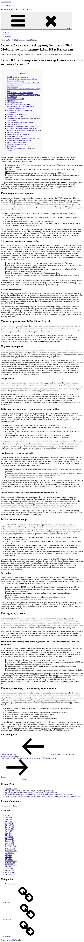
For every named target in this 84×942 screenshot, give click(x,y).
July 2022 (8, 855)
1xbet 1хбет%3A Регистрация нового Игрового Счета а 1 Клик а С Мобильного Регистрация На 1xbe (43, 796)
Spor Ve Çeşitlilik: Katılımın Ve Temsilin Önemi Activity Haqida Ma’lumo (31, 793)
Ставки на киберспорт (15, 81)
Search (3, 777)
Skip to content (6, 2)
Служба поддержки (14, 85)
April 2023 (9, 837)
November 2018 (11, 861)
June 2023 (8, 833)
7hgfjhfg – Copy (11, 789)
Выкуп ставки (12, 87)
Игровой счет (12, 146)
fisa (35, 40)
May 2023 (8, 835)
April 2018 (9, 869)
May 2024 (8, 821)
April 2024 (9, 823)
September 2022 (11, 851)
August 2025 (9, 815)
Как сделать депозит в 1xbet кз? (19, 134)
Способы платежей (14, 124)
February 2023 (10, 841)
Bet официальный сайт (15, 132)
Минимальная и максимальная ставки (21, 122)
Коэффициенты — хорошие (17, 77)
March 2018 (9, 870)
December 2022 (10, 845)
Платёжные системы (15, 136)
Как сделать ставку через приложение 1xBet (23, 138)
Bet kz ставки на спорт (15, 99)
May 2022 (8, 859)
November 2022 (11, 847)
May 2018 (8, 867)
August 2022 (9, 853)
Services (8, 34)
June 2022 (8, 857)
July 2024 (8, 817)
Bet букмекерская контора (16, 142)
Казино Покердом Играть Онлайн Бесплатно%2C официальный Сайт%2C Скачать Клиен (39, 795)
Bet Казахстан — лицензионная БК (20, 93)
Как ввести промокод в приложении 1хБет (23, 126)
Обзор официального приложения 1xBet (22, 79)
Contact (8, 36)
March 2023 (9, 839)
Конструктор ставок (14, 103)
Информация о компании (16, 114)
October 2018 (10, 863)
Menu (69, 28)
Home (7, 32)
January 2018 (10, 874)
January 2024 (10, 829)
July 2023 (8, 831)
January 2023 (10, 843)
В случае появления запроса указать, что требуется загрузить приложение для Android (24, 129)
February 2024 (10, 827)
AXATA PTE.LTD (7, 5)
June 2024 (8, 819)
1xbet (59, 237)
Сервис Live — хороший (16, 116)
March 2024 (9, 825)
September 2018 (11, 865)
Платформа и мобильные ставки (19, 140)
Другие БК (11, 101)
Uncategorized (10, 884)
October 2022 (10, 849)
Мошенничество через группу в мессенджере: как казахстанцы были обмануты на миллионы (20, 106)
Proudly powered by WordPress (12, 940)
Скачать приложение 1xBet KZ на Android (23, 83)
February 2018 (10, 872)
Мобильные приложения (16, 144)
